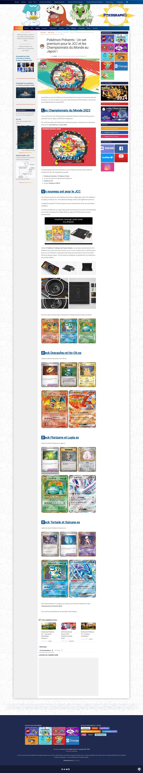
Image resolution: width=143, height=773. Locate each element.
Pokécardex (85, 728)
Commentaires (47, 650)
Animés (26, 28)
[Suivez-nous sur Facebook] (62, 769)
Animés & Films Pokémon (75, 2)
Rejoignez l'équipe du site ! (112, 132)
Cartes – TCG (32, 2)
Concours (44, 28)
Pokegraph (81, 28)
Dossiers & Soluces (45, 2)
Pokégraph (120, 2)
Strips (88, 28)
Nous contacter (100, 734)
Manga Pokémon (59, 2)
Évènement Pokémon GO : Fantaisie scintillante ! (87, 634)
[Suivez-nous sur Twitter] (64, 769)
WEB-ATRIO (76, 760)
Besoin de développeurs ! (111, 128)
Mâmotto (72, 641)
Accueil (17, 2)
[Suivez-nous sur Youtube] (66, 769)
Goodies (61, 28)
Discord (23, 2)
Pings (59, 650)
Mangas (73, 28)
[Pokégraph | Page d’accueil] (115, 15)
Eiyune (55, 56)
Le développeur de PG (109, 731)
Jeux (67, 28)
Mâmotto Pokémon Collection (90, 731)
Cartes (37, 28)
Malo (83, 734)
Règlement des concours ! (112, 136)
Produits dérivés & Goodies (94, 2)
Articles (51, 32)
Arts (32, 28)
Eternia (95, 728)
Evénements (53, 28)
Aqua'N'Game (104, 728)
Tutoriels (95, 28)
